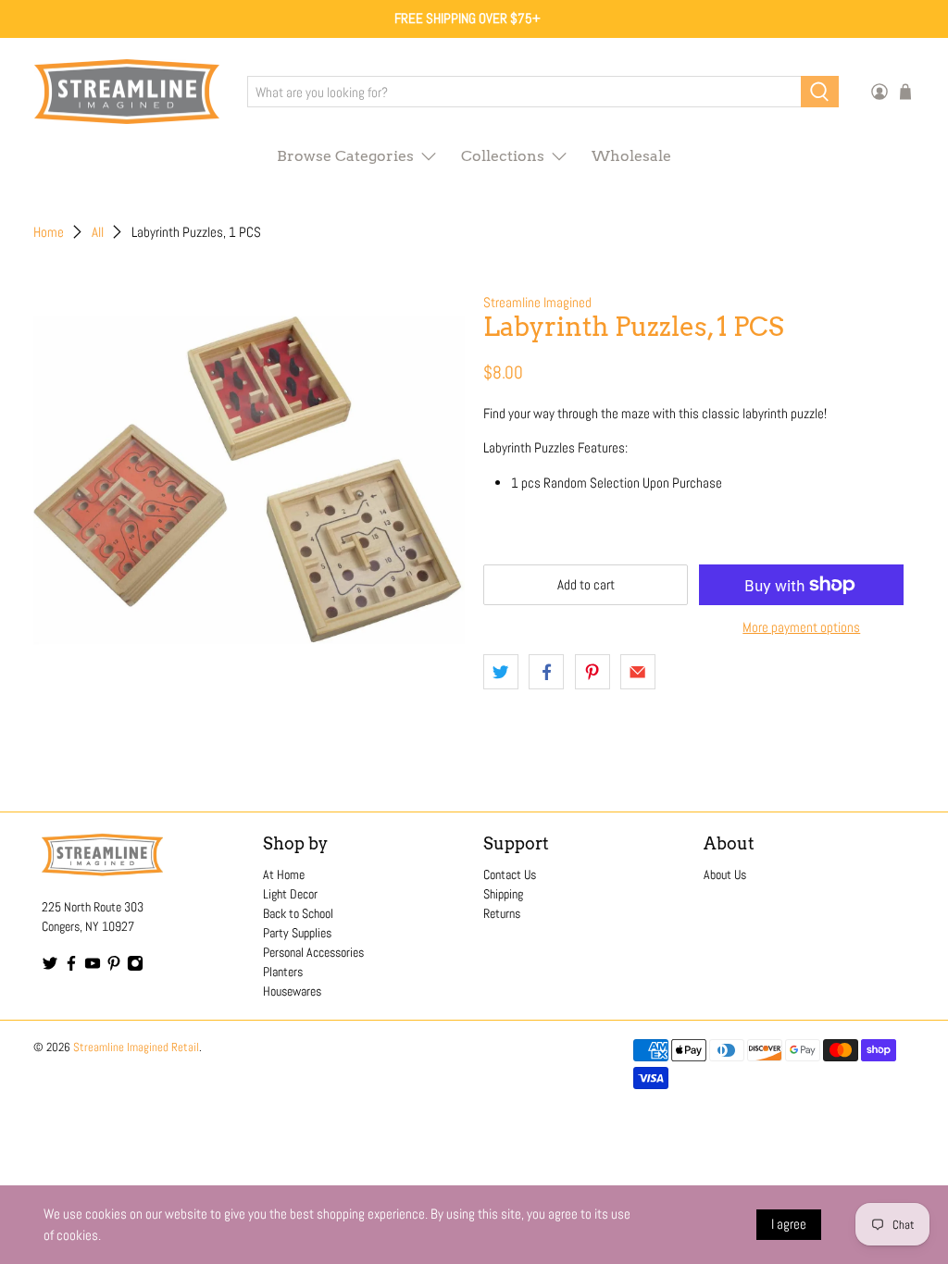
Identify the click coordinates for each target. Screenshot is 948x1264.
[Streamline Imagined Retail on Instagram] (135, 967)
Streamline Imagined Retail (136, 1047)
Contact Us (509, 874)
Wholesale (631, 156)
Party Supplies (297, 932)
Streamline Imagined (537, 302)
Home (48, 232)
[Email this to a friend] (637, 671)
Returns (501, 913)
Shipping (503, 894)
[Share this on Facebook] (546, 671)
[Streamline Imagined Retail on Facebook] (71, 967)
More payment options (801, 627)
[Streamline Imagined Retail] (126, 92)
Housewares (292, 991)
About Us (725, 874)
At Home (284, 874)
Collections (502, 156)
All (98, 232)
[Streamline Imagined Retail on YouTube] (92, 967)
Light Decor (290, 894)
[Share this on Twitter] (500, 671)
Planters (283, 971)
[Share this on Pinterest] (592, 671)
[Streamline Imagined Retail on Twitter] (50, 967)
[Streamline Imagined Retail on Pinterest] (114, 967)
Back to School (298, 913)
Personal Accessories (313, 952)
